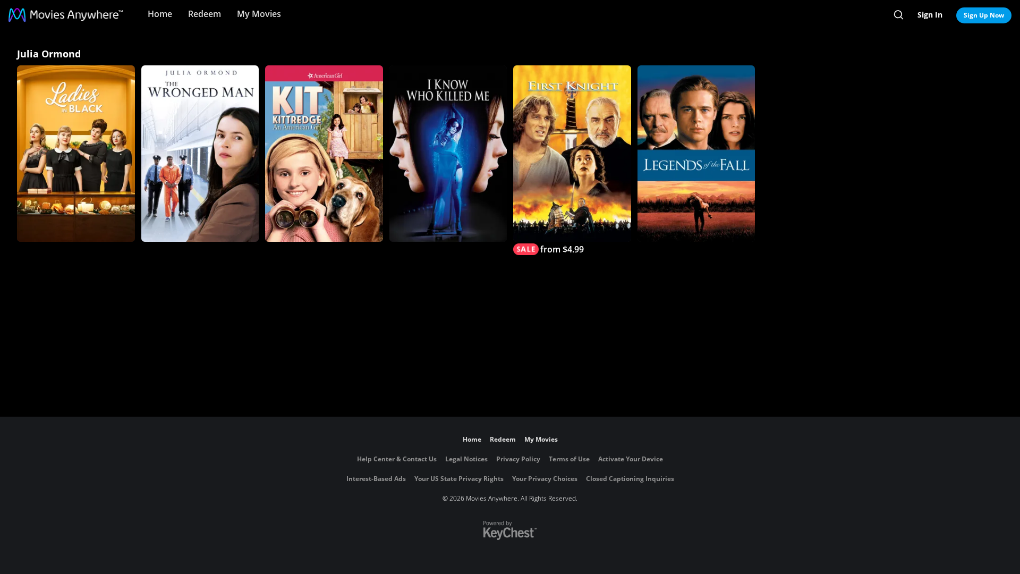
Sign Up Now (984, 15)
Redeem (204, 14)
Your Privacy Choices (544, 478)
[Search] (899, 15)
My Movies (259, 14)
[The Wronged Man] (200, 153)
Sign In (929, 15)
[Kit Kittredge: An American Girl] (324, 153)
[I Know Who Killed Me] (448, 153)
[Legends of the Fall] (696, 153)
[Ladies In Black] (76, 153)
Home (160, 14)
